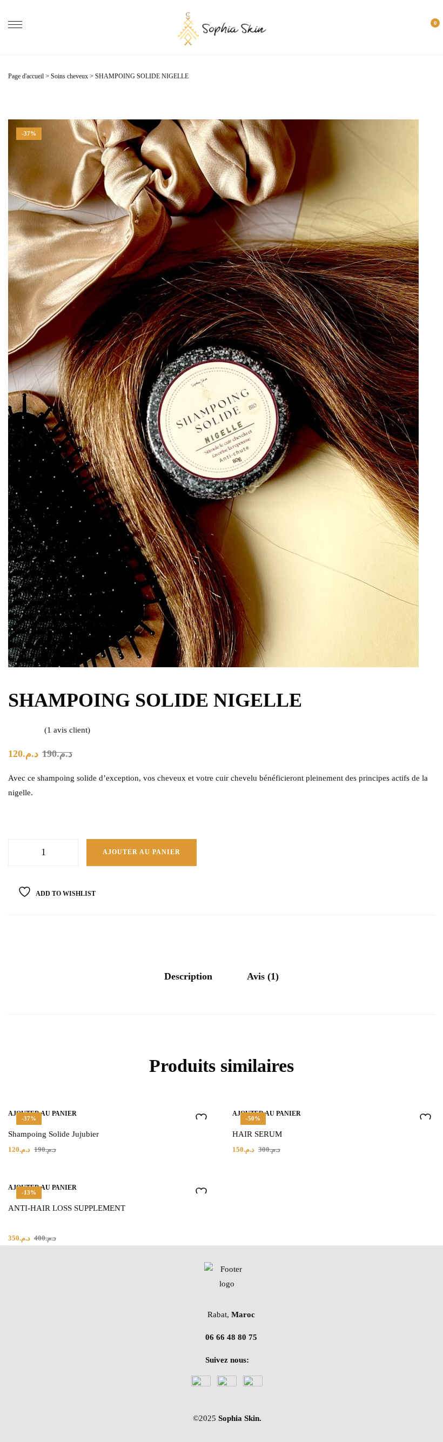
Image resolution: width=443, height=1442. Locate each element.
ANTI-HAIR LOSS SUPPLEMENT (66, 1208)
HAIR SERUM (257, 1134)
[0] (429, 27)
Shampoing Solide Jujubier (53, 1134)
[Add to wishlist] (199, 1118)
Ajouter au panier (141, 852)
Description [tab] (188, 976)
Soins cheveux (69, 76)
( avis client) (67, 730)
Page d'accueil (26, 76)
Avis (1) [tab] (263, 976)
